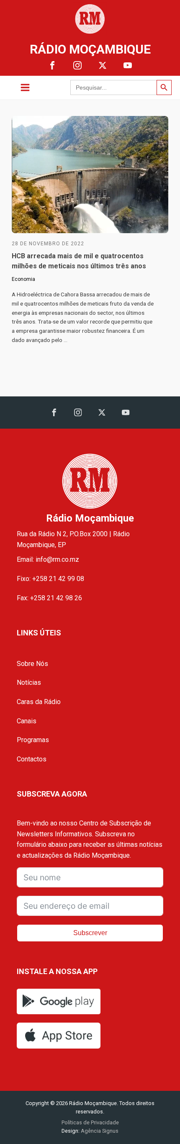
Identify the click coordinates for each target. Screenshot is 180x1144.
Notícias (29, 682)
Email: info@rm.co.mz (48, 559)
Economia (23, 279)
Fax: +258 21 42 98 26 (49, 598)
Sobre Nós (32, 664)
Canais (26, 721)
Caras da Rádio (39, 702)
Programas (33, 740)
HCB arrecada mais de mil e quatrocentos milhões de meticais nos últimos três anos (79, 261)
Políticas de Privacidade (90, 1122)
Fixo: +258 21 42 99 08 (50, 579)
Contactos (31, 759)
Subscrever (90, 932)
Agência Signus (99, 1131)
